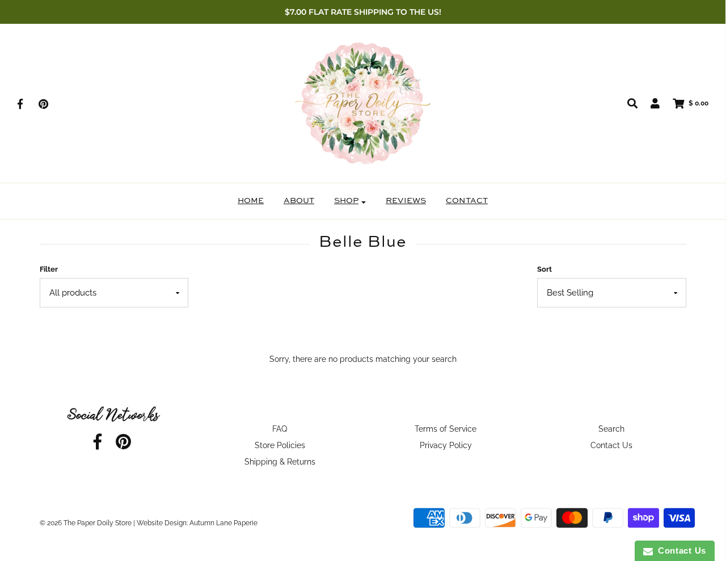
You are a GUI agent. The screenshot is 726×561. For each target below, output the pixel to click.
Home (251, 201)
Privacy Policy (446, 445)
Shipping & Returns (279, 461)
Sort (544, 269)
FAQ (279, 428)
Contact (467, 201)
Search (611, 428)
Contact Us (611, 445)
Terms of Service (445, 428)
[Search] (627, 103)
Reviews (406, 201)
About (299, 201)
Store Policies (280, 445)
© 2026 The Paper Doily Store (86, 523)
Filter (49, 269)
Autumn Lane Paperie (223, 523)
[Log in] (649, 103)
